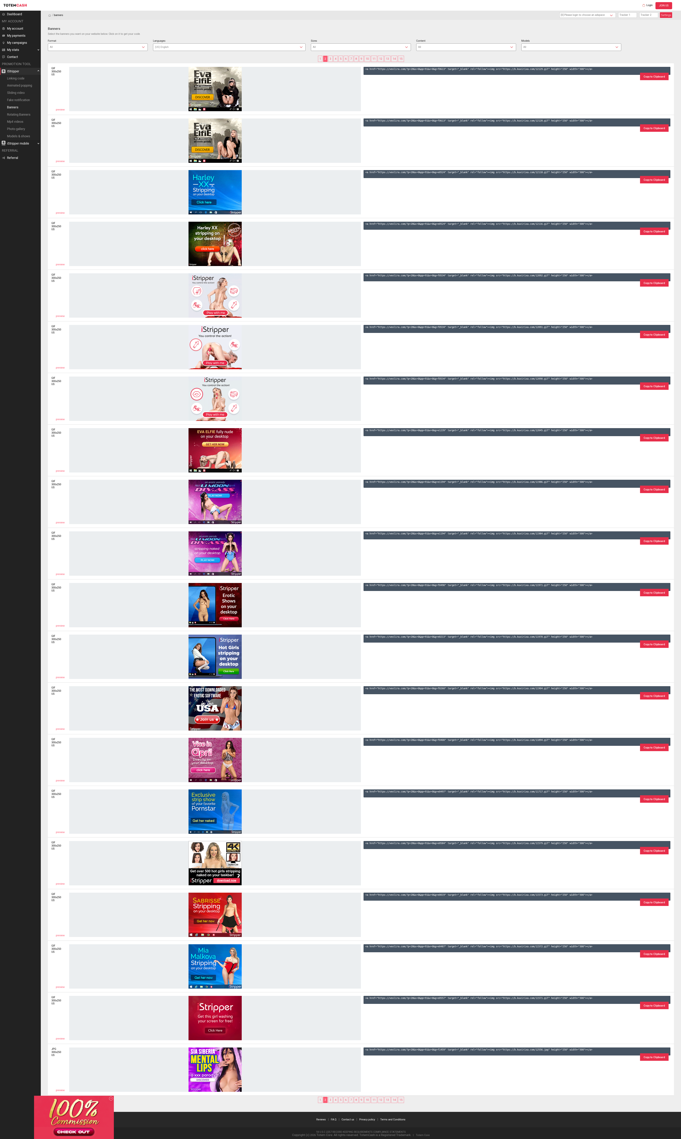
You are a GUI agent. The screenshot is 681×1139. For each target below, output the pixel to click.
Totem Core (423, 1135)
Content (420, 40)
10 (367, 58)
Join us (664, 5)
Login (649, 5)
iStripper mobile (18, 143)
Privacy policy (367, 1119)
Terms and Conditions (392, 1119)
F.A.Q (333, 1119)
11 (374, 58)
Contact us (348, 1119)
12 (380, 58)
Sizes (314, 40)
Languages (159, 40)
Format (52, 40)
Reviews (321, 1119)
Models (525, 40)
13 (387, 58)
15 (401, 58)
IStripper (13, 71)
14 (394, 58)
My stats (13, 50)
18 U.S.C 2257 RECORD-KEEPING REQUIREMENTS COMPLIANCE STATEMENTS (361, 1132)
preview (60, 109)
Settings (666, 15)
